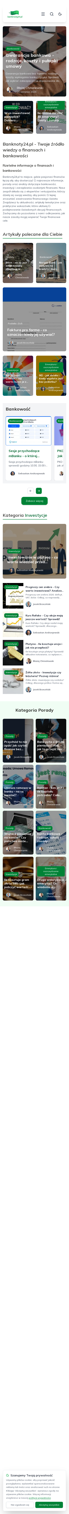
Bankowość (13, 48)
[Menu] (43, 14)
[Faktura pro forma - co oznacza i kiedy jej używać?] (34, 319)
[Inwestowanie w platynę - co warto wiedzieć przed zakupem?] (34, 551)
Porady (9, 736)
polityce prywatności (40, 1497)
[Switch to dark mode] (60, 14)
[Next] (39, 491)
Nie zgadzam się (20, 1504)
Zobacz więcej (34, 501)
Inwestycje (11, 107)
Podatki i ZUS (15, 323)
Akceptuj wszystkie (49, 1504)
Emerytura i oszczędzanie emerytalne (51, 104)
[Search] (52, 14)
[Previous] (30, 491)
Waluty (10, 257)
